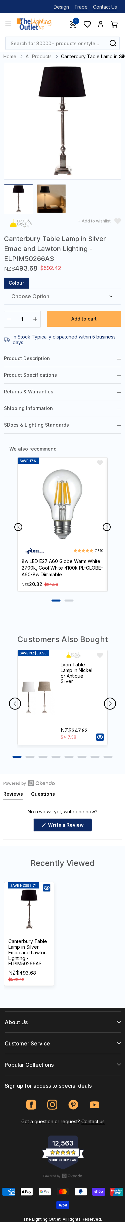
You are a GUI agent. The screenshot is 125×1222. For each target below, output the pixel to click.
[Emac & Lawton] (21, 224)
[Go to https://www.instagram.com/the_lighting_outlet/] (52, 1105)
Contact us (93, 1121)
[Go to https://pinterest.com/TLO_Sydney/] (73, 1105)
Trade (81, 7)
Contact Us (105, 7)
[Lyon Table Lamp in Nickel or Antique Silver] (36, 697)
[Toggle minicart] (114, 24)
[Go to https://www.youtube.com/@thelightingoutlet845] (94, 1105)
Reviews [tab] (13, 795)
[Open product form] (100, 737)
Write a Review (69, 827)
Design (61, 7)
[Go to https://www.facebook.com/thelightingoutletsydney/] (31, 1105)
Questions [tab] (43, 795)
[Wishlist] (87, 24)
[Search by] (113, 43)
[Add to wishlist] (100, 463)
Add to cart (84, 319)
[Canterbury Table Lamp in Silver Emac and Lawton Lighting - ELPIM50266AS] (29, 909)
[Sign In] (100, 24)
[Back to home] (34, 24)
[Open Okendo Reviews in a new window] (29, 783)
